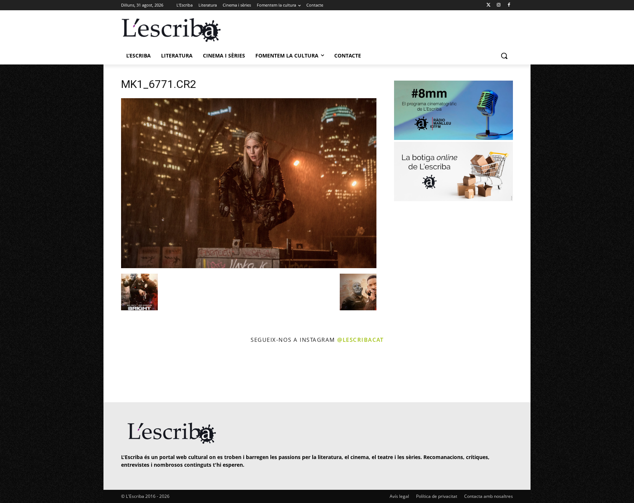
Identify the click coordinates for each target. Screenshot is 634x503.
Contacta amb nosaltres (488, 496)
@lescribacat (360, 339)
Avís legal (399, 496)
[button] (504, 55)
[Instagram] (498, 5)
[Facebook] (508, 5)
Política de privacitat (436, 496)
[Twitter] (488, 5)
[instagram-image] (128, 374)
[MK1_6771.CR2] (248, 266)
